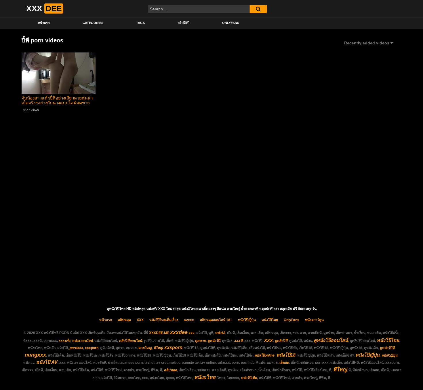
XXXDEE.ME (159, 333)
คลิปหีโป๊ (183, 23)
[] (258, 9)
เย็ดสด (284, 363)
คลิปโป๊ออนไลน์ (130, 341)
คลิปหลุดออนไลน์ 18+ (216, 320)
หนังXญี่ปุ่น (389, 355)
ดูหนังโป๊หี (387, 348)
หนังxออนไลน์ (82, 341)
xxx (191, 333)
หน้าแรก (44, 23)
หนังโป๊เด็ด (249, 378)
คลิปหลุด (124, 320)
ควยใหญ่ (145, 348)
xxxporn (91, 348)
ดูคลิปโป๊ (281, 341)
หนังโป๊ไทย (270, 320)
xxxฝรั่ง (64, 341)
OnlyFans (230, 23)
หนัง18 (220, 333)
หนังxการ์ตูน (314, 320)
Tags (140, 23)
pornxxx (76, 348)
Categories (93, 23)
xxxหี (238, 341)
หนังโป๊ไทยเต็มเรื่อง (163, 320)
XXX (140, 320)
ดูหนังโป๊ (213, 341)
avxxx (189, 320)
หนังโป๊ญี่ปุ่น (247, 320)
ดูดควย (200, 341)
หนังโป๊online (264, 355)
